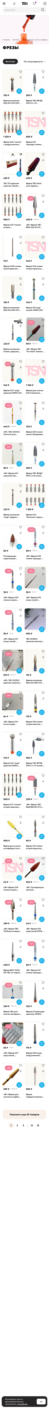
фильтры (10, 61)
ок (41, 1401)
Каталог (16, 40)
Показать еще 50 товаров (24, 1114)
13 (38, 1125)
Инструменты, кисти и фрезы (35, 40)
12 (32, 1125)
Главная (6, 40)
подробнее (22, 1404)
